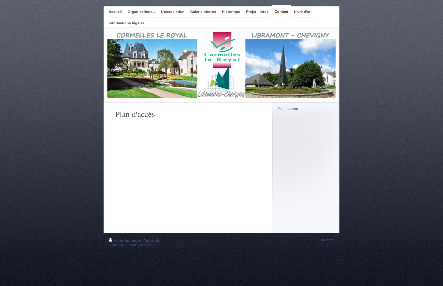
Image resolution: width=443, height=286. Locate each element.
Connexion (326, 240)
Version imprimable (127, 240)
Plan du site (151, 240)
